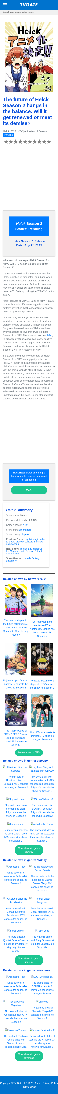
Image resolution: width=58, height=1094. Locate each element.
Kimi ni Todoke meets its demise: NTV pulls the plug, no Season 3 (42, 736)
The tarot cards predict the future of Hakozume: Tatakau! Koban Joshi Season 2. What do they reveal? (15, 627)
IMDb (49, 335)
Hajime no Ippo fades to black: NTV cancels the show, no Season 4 (15, 684)
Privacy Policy (50, 1083)
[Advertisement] (29, 179)
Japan (25, 534)
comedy (27, 558)
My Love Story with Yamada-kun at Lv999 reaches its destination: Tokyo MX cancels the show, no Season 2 (42, 783)
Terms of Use (30, 1087)
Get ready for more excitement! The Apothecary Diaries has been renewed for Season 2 (42, 629)
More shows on (29, 752)
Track (29, 490)
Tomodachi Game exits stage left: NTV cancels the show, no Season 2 (42, 684)
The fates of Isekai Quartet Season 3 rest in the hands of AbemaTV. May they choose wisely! (16, 943)
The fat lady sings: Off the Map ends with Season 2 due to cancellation (24, 551)
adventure (11, 560)
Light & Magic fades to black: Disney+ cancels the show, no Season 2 (25, 541)
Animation (25, 529)
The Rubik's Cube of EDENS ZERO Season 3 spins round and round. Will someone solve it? (16, 737)
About (38, 1083)
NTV (25, 525)
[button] (5, 5)
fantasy (35, 558)
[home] (29, 5)
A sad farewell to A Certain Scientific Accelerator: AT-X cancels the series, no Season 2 (15, 915)
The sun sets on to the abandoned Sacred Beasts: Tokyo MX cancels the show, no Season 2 (42, 883)
